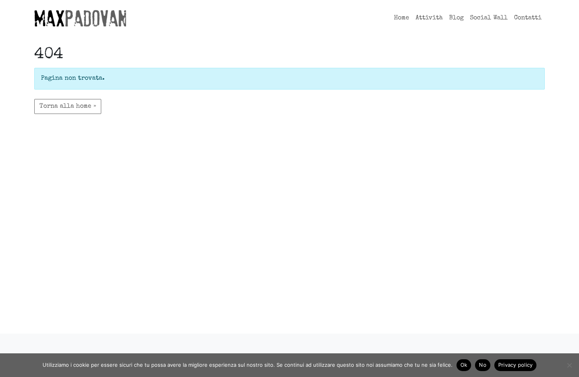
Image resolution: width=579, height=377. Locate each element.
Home (401, 18)
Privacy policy (515, 365)
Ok (464, 365)
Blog (456, 18)
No (482, 365)
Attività (429, 18)
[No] (569, 365)
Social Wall (489, 18)
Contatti (528, 18)
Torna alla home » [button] (67, 106)
